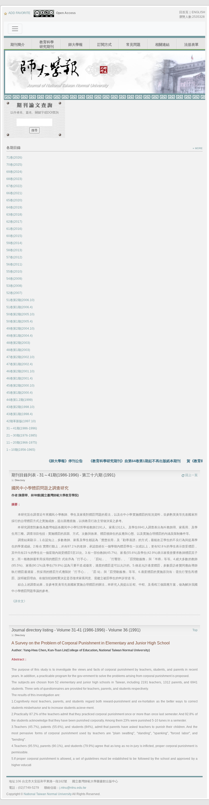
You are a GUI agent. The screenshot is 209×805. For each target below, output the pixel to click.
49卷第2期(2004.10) (20, 328)
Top (195, 630)
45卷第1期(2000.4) (19, 392)
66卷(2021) (14, 193)
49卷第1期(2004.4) (19, 335)
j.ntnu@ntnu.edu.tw (72, 787)
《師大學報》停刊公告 (56, 461)
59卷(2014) (14, 243)
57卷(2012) (14, 257)
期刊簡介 (17, 45)
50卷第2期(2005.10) (20, 314)
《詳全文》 (19, 601)
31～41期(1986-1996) (21, 428)
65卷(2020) (14, 200)
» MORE (198, 148)
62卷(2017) (14, 221)
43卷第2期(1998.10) (20, 407)
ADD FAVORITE (19, 13)
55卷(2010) (14, 271)
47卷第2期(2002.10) (20, 357)
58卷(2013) (14, 250)
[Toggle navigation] (15, 29)
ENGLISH (198, 12)
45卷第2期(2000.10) (20, 385)
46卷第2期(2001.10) (20, 371)
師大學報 (75, 45)
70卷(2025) (14, 164)
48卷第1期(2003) (18, 350)
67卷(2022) (14, 186)
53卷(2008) (14, 286)
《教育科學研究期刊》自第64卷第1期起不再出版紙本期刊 (126, 461)
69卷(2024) (14, 172)
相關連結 (162, 45)
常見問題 (133, 45)
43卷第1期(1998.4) (19, 414)
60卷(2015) (14, 236)
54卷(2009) (14, 278)
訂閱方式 (104, 45)
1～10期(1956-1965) (20, 449)
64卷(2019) (14, 207)
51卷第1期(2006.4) (19, 307)
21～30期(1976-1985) (21, 435)
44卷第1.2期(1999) (19, 400)
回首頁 (183, 12)
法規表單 (191, 45)
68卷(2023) (14, 179)
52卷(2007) (14, 293)
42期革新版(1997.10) (21, 421)
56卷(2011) (14, 264)
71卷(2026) (14, 157)
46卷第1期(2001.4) (19, 378)
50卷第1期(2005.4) (19, 321)
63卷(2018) (14, 214)
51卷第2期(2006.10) (20, 300)
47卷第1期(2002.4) (19, 364)
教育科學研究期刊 (47, 44)
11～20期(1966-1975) (21, 442)
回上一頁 (191, 475)
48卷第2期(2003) (18, 343)
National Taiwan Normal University (48, 794)
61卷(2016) (14, 229)
